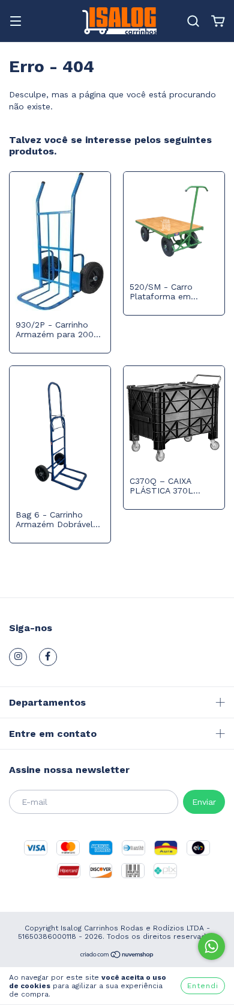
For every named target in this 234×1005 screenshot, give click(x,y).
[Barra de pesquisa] (193, 21)
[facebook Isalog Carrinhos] (48, 657)
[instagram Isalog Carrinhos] (18, 657)
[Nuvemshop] (117, 956)
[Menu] (16, 22)
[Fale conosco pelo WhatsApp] (211, 946)
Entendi (202, 986)
